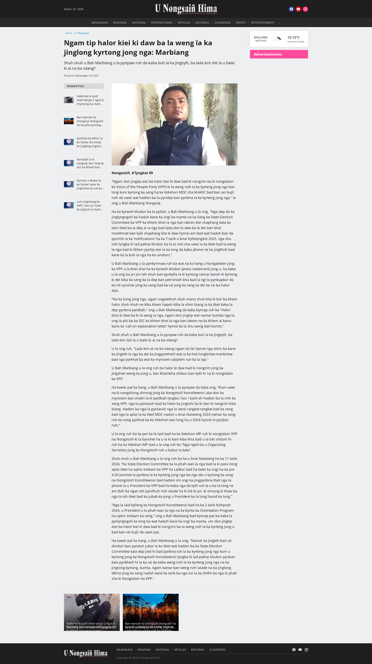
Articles (184, 22)
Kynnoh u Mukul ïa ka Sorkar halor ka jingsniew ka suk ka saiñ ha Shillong (89, 184)
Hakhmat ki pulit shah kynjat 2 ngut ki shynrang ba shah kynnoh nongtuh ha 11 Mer (90, 100)
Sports (241, 22)
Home (68, 33)
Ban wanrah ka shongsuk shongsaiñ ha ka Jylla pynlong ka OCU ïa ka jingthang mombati (90, 121)
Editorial (202, 22)
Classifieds (222, 22)
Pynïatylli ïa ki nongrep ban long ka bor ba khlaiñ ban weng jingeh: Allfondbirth (90, 163)
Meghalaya (100, 22)
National (139, 22)
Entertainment (263, 22)
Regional (120, 22)
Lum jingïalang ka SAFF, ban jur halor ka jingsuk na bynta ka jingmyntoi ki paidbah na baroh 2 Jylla (89, 205)
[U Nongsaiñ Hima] (186, 9)
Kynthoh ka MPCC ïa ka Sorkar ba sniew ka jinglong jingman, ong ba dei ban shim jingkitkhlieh (90, 142)
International (162, 22)
